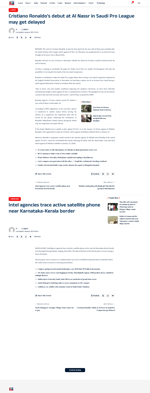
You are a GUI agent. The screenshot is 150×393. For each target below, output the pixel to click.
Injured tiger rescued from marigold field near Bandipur (102, 118)
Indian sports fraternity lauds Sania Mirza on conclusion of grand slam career (67, 279)
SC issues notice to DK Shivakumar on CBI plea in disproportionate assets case (67, 150)
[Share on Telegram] (30, 37)
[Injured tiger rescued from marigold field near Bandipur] (86, 118)
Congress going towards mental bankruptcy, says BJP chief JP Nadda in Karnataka (69, 269)
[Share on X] (21, 37)
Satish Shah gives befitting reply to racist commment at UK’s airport (63, 283)
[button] (135, 3)
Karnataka (15, 199)
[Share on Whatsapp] (26, 37)
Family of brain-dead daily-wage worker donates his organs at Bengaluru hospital (68, 165)
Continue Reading (75, 370)
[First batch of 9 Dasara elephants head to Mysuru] (86, 108)
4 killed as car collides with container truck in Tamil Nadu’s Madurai (63, 287)
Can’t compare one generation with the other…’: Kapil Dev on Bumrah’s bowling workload (72, 161)
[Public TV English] (12, 3)
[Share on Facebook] (17, 37)
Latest (13, 10)
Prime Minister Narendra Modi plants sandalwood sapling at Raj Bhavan (65, 157)
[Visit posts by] (12, 31)
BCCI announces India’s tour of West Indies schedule (58, 154)
